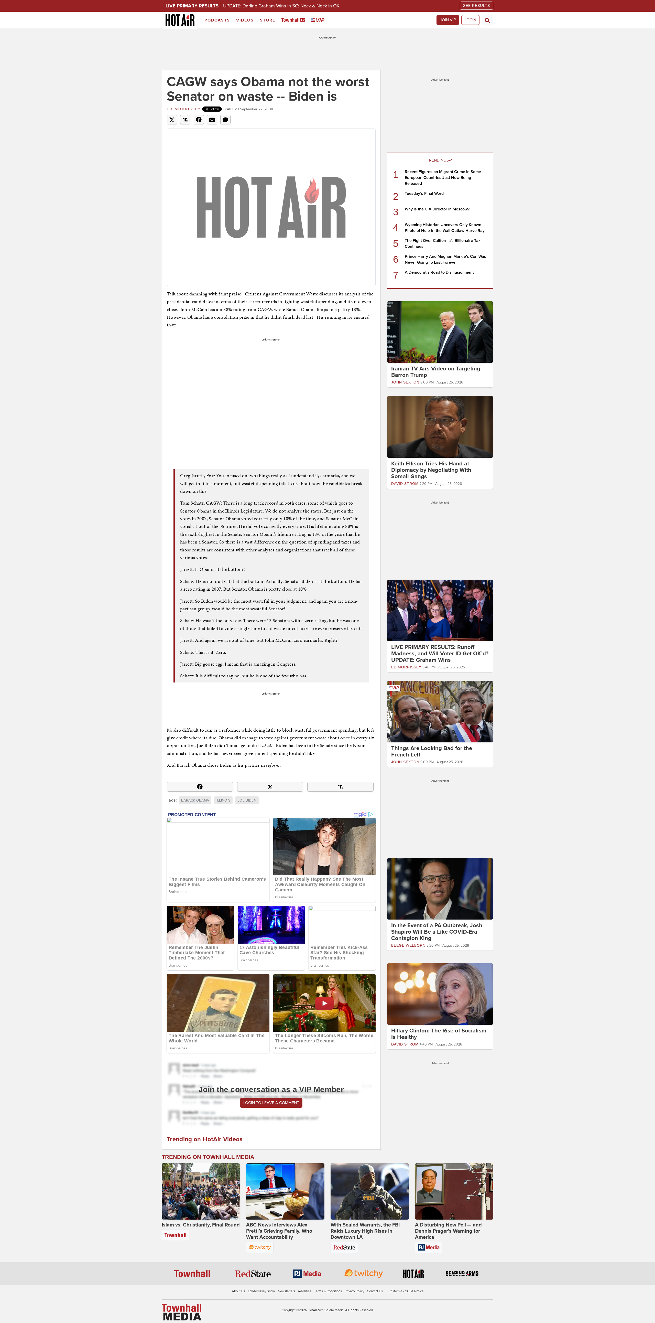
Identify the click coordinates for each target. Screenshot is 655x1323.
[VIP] (318, 20)
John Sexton (405, 382)
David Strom (405, 484)
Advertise (304, 1291)
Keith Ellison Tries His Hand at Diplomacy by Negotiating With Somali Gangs (431, 470)
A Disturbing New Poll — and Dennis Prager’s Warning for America (448, 1231)
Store (267, 20)
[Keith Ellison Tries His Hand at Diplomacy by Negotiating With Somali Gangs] (440, 426)
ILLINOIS (223, 800)
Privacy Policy (354, 1291)
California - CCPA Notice (405, 1291)
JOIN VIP (448, 20)
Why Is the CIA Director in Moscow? (437, 209)
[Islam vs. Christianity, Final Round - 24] (201, 1191)
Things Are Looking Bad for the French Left (431, 751)
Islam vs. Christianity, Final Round (201, 1225)
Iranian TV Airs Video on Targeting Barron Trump (435, 371)
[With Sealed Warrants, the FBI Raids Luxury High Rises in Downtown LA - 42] (370, 1191)
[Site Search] (487, 20)
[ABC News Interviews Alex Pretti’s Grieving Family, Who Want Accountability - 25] (285, 1191)
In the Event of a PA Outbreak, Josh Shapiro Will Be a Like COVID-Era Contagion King (436, 932)
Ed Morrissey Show (261, 1291)
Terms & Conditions (328, 1291)
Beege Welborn (408, 945)
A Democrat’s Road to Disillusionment (439, 272)
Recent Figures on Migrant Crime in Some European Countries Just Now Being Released (443, 177)
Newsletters (286, 1291)
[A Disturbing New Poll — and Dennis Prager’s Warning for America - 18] (454, 1191)
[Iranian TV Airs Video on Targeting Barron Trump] (440, 331)
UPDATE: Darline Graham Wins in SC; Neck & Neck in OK (281, 6)
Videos (245, 20)
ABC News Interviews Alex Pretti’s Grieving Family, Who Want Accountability (279, 1231)
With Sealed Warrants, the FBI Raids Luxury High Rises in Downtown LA (365, 1231)
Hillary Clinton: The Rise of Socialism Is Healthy (438, 1033)
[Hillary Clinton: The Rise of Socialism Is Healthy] (440, 993)
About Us (238, 1291)
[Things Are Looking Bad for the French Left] (440, 711)
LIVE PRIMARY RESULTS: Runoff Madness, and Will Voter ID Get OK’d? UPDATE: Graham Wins (439, 653)
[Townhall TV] (294, 20)
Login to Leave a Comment (271, 1102)
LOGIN (470, 20)
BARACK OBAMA (195, 800)
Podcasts (217, 20)
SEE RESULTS (476, 5)
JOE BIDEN (247, 800)
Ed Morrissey (184, 109)
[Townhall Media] (181, 1312)
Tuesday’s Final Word (424, 193)
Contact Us (375, 1291)
